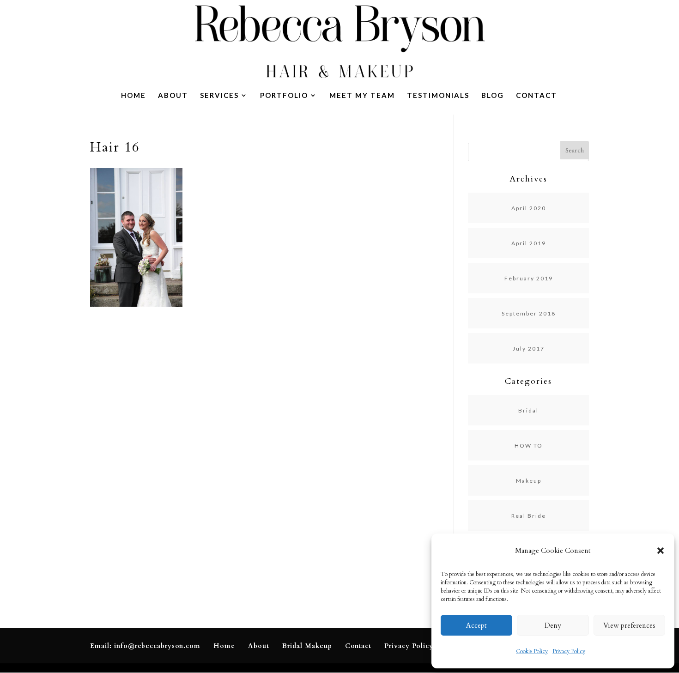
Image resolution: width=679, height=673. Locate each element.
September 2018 (529, 313)
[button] (660, 550)
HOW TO (529, 445)
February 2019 (528, 278)
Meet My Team (362, 95)
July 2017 (529, 348)
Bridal (528, 410)
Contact (536, 95)
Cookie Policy (532, 651)
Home (133, 95)
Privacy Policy (568, 651)
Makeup (528, 480)
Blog (492, 95)
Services (219, 95)
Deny (553, 625)
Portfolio (284, 95)
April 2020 (528, 208)
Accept (476, 625)
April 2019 (528, 243)
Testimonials (438, 95)
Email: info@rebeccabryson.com (145, 646)
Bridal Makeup (307, 646)
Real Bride (528, 515)
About (173, 95)
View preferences (629, 625)
